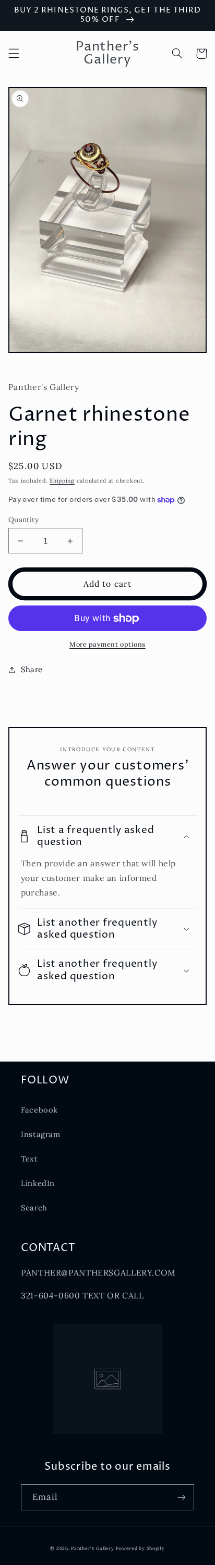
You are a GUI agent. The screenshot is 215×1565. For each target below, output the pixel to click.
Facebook (39, 1110)
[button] (14, 54)
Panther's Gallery (92, 1548)
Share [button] (32, 669)
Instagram (41, 1134)
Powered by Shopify (140, 1548)
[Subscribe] (182, 1497)
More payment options (107, 644)
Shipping (62, 480)
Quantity (23, 519)
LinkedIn (38, 1183)
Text (29, 1159)
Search (34, 1208)
